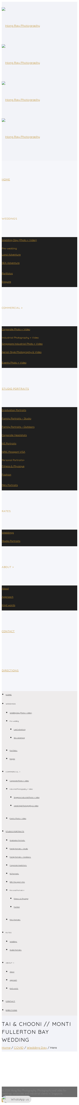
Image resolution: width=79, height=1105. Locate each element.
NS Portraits (9, 443)
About (5, 588)
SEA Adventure (11, 262)
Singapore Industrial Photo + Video (22, 343)
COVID (18, 1048)
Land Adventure (11, 254)
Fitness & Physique (13, 466)
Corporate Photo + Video (16, 329)
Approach (7, 596)
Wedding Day (37, 1048)
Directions (10, 670)
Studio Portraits (15, 388)
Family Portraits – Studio (16, 418)
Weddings (8, 532)
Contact (8, 631)
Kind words (8, 605)
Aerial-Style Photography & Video (21, 352)
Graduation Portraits (14, 410)
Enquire (6, 281)
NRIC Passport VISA (13, 451)
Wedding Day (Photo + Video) (19, 240)
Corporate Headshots (14, 435)
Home (6, 179)
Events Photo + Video (14, 362)
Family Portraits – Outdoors (18, 426)
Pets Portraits (10, 485)
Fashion (6, 474)
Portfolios (7, 273)
